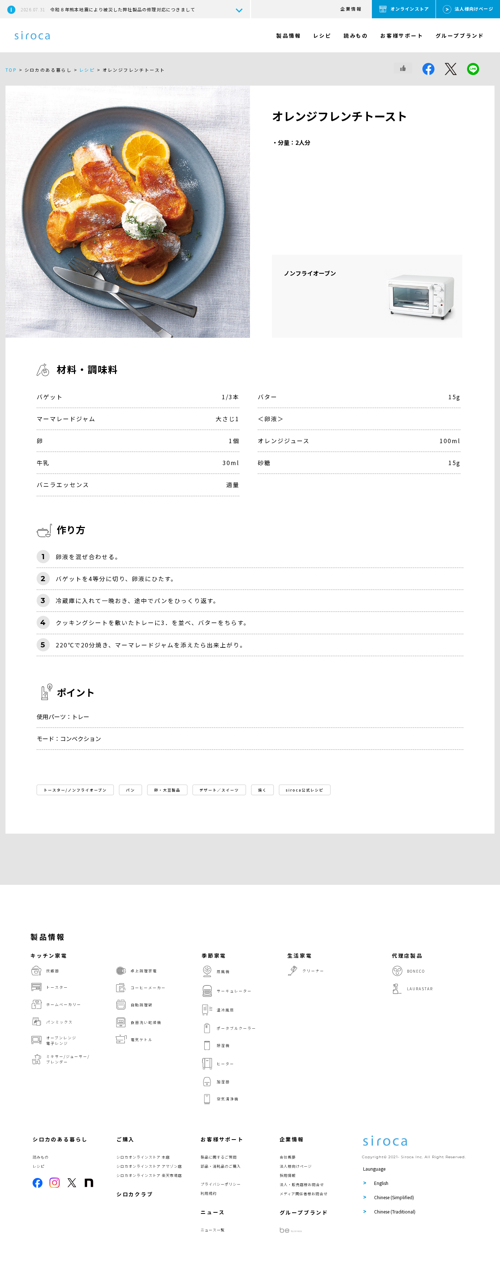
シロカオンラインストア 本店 (143, 1157)
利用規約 (209, 1193)
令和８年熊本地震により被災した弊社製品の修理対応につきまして (108, 9)
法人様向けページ (474, 8)
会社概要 (288, 1157)
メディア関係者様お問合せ (304, 1193)
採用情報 (288, 1175)
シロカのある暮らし (60, 1139)
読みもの (356, 35)
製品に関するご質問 (219, 1157)
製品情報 (288, 35)
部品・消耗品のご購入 (221, 1166)
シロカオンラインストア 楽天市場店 (149, 1175)
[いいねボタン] (403, 68)
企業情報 (351, 8)
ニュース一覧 (213, 1229)
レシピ (322, 35)
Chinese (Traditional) (394, 1211)
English (381, 1183)
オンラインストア (410, 8)
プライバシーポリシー (221, 1184)
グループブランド (460, 35)
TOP (11, 70)
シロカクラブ (134, 1194)
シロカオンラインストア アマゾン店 (149, 1166)
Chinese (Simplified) (394, 1197)
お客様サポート (401, 35)
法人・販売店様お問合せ (302, 1184)
